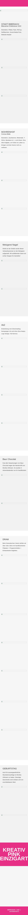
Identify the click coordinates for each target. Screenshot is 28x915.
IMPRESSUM (11, 910)
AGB (18, 910)
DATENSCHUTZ (14, 911)
